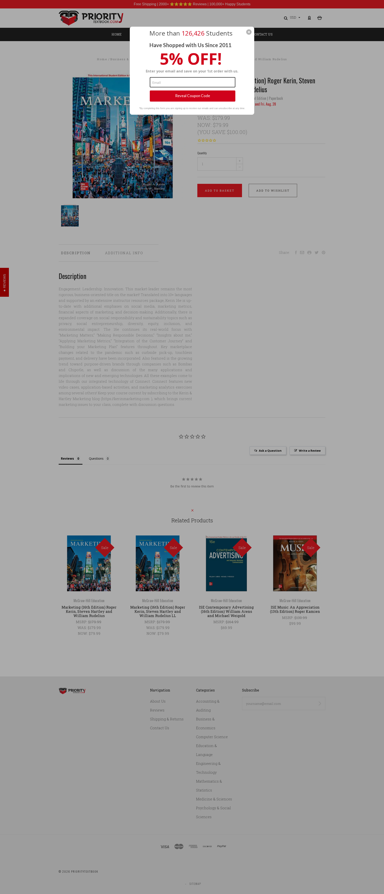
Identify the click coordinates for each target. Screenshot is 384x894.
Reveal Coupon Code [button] (192, 95)
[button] (249, 32)
